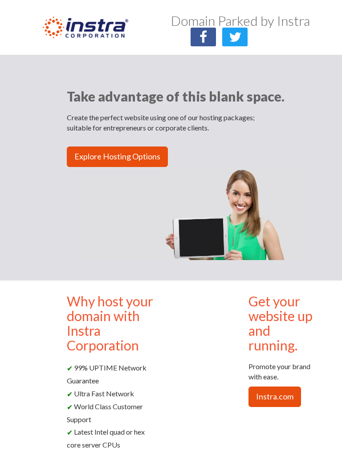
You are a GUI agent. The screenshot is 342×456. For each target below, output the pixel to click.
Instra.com (274, 396)
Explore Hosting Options (117, 156)
